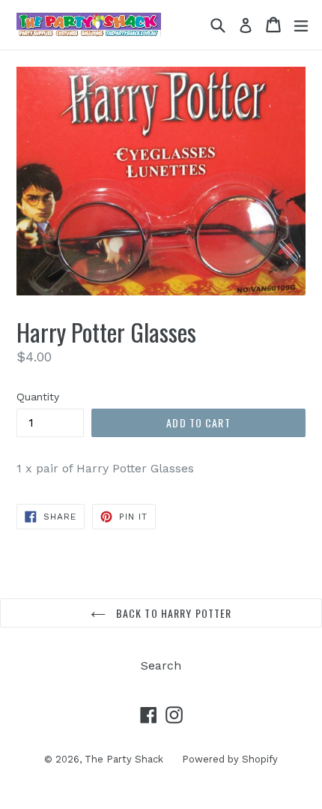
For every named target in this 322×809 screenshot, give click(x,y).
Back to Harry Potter (172, 613)
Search (161, 665)
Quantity (37, 397)
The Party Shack (124, 759)
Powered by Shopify (230, 759)
